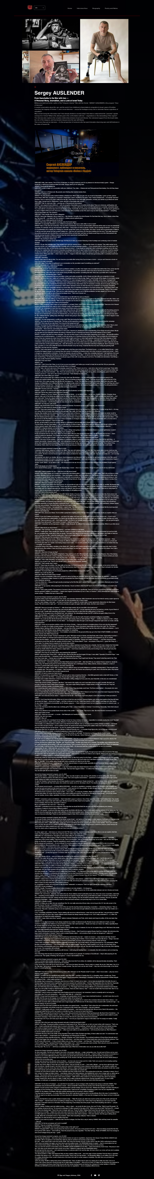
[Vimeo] (99, 1175)
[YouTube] (95, 1175)
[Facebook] (91, 1175)
